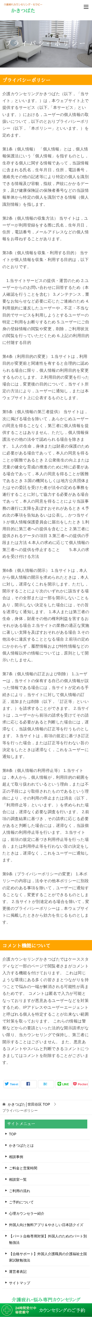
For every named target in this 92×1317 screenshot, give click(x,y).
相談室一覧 (18, 1179)
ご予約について (21, 1202)
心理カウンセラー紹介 (26, 1213)
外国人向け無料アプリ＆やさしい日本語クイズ (46, 1225)
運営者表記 (18, 1272)
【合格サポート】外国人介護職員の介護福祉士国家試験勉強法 (48, 1257)
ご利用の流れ (19, 1191)
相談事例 (16, 1157)
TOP (29, 1104)
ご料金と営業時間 (23, 1168)
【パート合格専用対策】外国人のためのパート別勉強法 (48, 1239)
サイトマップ (19, 1283)
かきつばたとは (21, 1145)
